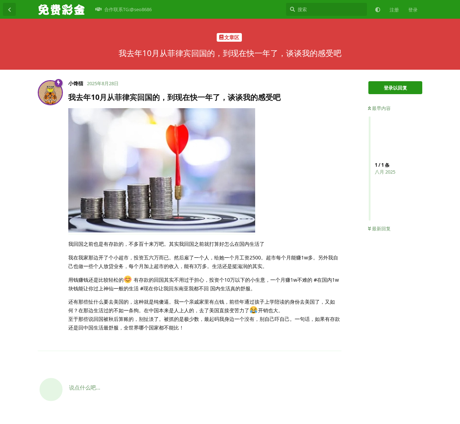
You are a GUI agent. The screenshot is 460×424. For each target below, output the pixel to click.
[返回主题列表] (9, 9)
